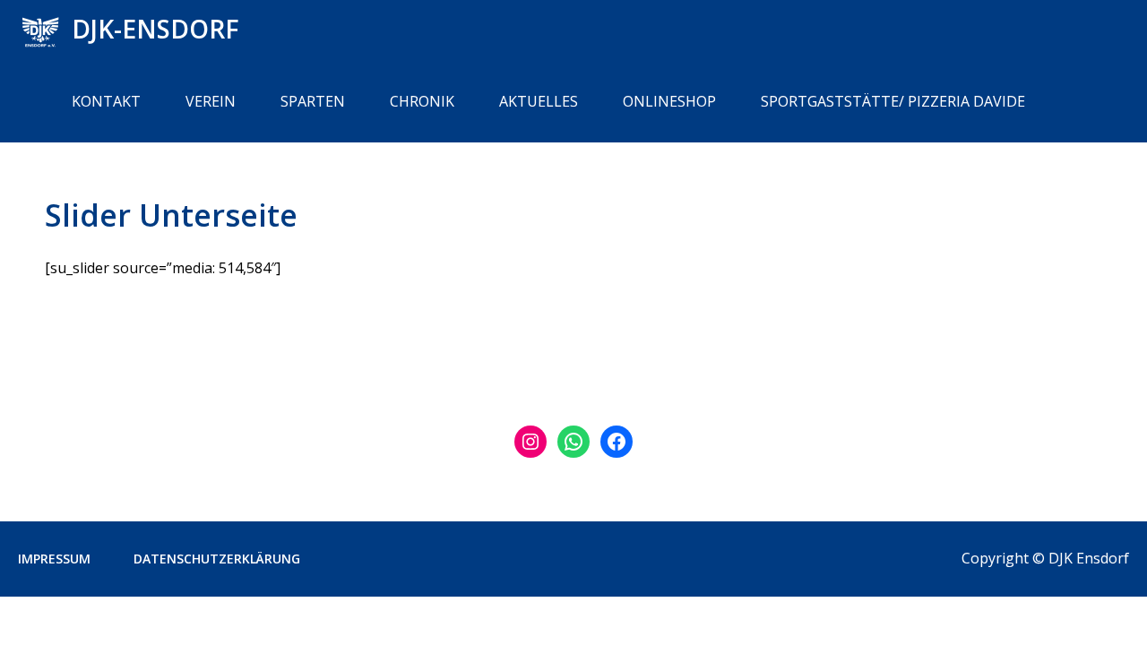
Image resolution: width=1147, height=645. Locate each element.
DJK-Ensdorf (155, 29)
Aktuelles (538, 101)
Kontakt (106, 101)
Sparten (312, 101)
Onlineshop (669, 101)
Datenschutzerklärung (217, 558)
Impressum (54, 558)
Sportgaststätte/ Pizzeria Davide (893, 101)
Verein (210, 101)
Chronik (422, 101)
